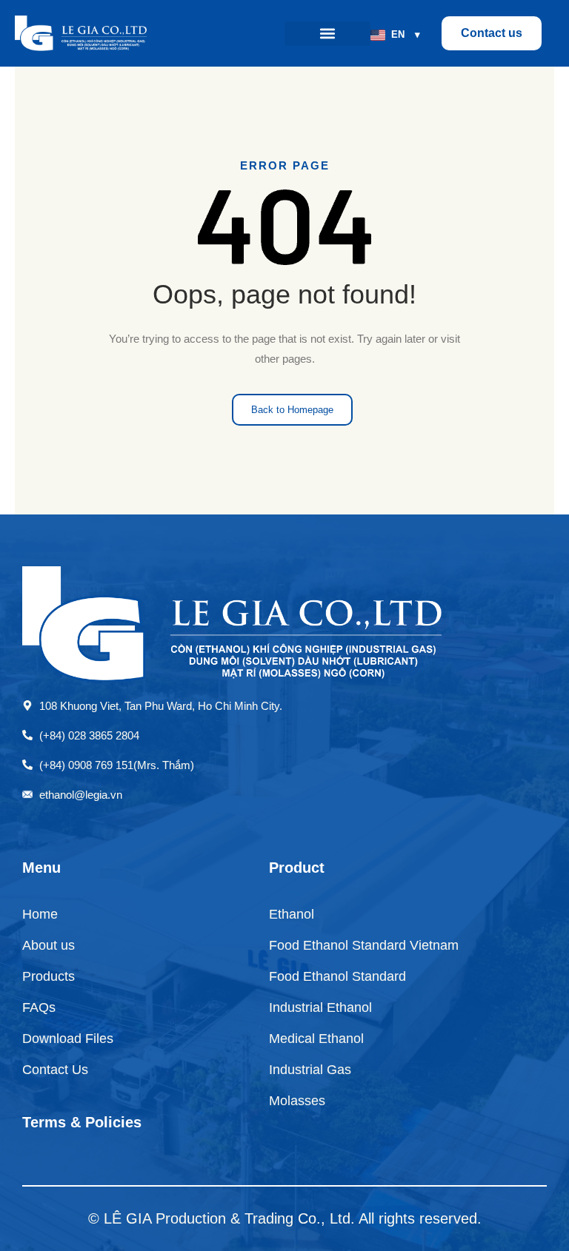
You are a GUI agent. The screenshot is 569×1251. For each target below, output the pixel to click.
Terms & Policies (82, 1122)
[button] (327, 33)
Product (297, 867)
